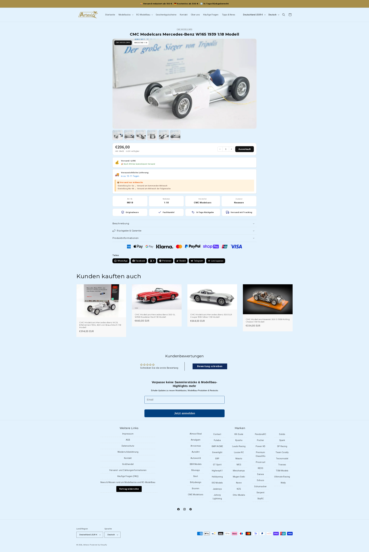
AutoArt (196, 452)
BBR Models (196, 464)
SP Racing (282, 446)
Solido (282, 434)
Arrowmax (196, 446)
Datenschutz (128, 446)
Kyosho (239, 440)
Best (195, 476)
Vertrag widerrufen (129, 489)
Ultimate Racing (282, 477)
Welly (283, 483)
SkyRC (260, 499)
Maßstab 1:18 (140, 43)
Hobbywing (217, 477)
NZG (239, 489)
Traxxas (282, 465)
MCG (239, 465)
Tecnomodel (282, 459)
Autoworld (196, 458)
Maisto (239, 459)
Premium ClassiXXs (260, 454)
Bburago (195, 470)
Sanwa (260, 474)
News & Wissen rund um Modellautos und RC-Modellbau (127, 482)
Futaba (217, 440)
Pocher (260, 440)
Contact (217, 434)
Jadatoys (217, 489)
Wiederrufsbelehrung (127, 452)
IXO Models (217, 483)
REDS (260, 468)
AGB (128, 440)
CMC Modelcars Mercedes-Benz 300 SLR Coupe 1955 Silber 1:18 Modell (211, 315)
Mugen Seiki (239, 477)
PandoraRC (260, 434)
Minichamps (239, 471)
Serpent (260, 493)
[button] (126, 15)
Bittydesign (195, 482)
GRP (217, 459)
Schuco (260, 480)
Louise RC (239, 452)
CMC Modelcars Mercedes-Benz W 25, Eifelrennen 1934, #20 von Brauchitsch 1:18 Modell (100, 324)
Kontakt (128, 458)
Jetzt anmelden (184, 413)
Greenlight (217, 452)
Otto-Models (239, 495)
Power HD (260, 446)
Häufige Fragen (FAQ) (128, 476)
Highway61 (217, 471)
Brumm (195, 488)
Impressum (127, 434)
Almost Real (196, 434)
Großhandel (128, 464)
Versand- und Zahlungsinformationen (127, 470)
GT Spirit (217, 465)
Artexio (86, 545)
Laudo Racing (238, 446)
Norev (239, 483)
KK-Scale (239, 434)
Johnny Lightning (217, 497)
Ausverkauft (244, 149)
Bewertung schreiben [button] (209, 366)
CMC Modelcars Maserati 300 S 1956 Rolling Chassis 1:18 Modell (268, 320)
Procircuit (260, 462)
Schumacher (260, 486)
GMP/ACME (217, 446)
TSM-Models (282, 471)
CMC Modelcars (184, 29)
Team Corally (282, 452)
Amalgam (195, 440)
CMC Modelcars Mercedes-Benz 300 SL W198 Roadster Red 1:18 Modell (155, 315)
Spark (282, 440)
